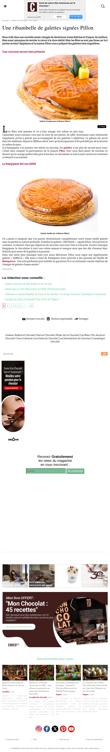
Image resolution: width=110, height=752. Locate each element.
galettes (68, 148)
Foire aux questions (94, 740)
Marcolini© (62, 582)
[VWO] (39, 17)
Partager (84, 318)
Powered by (32, 17)
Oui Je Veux (75, 17)
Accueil (5, 20)
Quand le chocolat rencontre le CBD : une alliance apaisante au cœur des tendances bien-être (40, 688)
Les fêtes (33, 20)
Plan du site (64, 740)
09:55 (49, 697)
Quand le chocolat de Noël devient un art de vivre (28, 284)
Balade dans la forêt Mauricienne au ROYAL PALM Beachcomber (35, 289)
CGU (35, 740)
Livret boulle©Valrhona (94, 582)
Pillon (62, 151)
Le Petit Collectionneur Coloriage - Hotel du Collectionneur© (15, 585)
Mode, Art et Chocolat (67, 335)
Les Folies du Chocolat (46, 338)
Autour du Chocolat (19, 20)
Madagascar (9, 261)
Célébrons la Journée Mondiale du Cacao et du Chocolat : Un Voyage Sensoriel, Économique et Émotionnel (55, 294)
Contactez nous (12, 740)
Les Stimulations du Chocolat (75, 338)
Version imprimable (62, 318)
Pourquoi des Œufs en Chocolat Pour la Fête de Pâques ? (32, 299)
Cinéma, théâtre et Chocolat (20, 335)
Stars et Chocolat (45, 335)
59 (31, 306)
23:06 (64, 694)
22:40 (91, 694)
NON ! (59, 17)
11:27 (11, 692)
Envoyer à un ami (35, 318)
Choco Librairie (24, 338)
